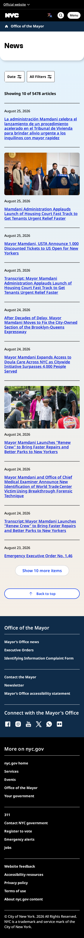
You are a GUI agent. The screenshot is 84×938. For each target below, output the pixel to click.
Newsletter (14, 685)
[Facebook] (7, 724)
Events (10, 779)
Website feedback (19, 866)
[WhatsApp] (49, 724)
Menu (74, 15)
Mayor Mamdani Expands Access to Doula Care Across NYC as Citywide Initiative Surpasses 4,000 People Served (37, 364)
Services (11, 771)
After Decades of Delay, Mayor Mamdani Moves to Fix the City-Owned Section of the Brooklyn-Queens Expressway (40, 325)
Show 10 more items (42, 570)
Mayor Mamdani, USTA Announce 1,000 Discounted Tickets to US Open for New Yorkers (41, 248)
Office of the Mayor (27, 26)
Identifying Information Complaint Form (39, 658)
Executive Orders (19, 650)
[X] (38, 724)
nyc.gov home (16, 763)
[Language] (50, 15)
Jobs (7, 847)
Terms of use (15, 891)
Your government (19, 796)
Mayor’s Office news (21, 641)
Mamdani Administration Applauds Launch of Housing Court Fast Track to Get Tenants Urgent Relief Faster (41, 214)
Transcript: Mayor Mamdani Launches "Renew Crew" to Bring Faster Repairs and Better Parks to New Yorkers (40, 526)
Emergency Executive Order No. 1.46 (38, 556)
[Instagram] (18, 724)
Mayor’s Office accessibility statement (37, 693)
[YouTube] (28, 724)
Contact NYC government (26, 823)
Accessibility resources (23, 874)
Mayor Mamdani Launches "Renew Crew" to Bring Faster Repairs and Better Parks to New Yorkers (37, 447)
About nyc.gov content (23, 899)
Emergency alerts (19, 839)
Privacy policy (16, 882)
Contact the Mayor (20, 677)
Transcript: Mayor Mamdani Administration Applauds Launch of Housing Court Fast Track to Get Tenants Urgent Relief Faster (38, 285)
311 (7, 814)
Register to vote (18, 831)
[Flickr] (59, 724)
